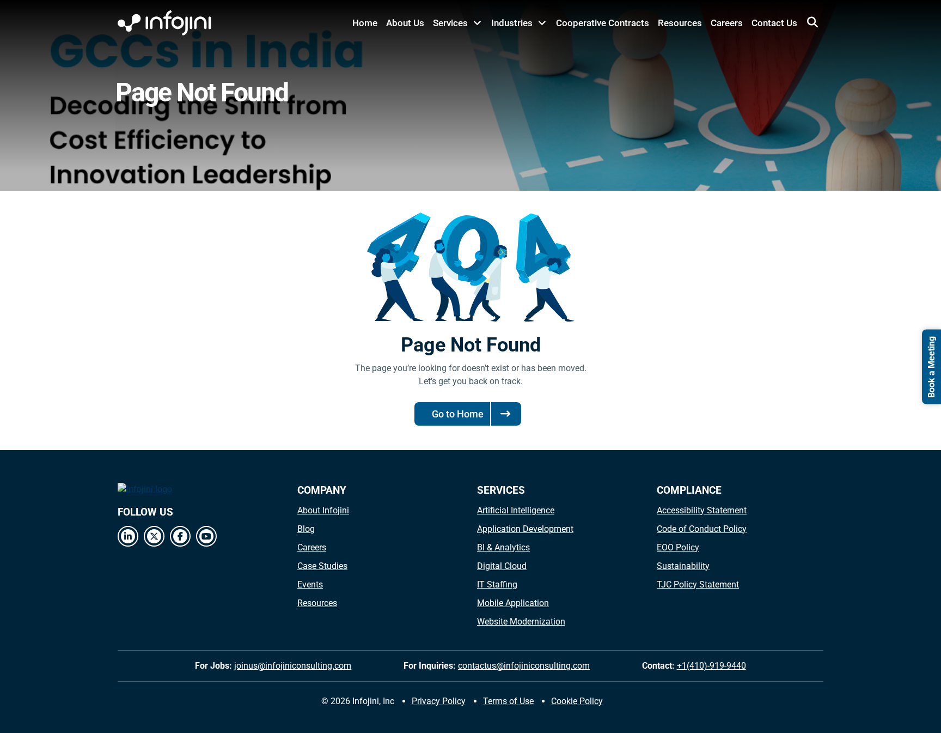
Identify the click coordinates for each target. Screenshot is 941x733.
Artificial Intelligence (515, 510)
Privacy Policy (439, 701)
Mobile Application (513, 603)
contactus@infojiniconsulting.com (524, 666)
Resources (680, 22)
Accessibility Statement (702, 510)
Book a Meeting (931, 366)
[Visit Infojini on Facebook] (180, 536)
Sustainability (683, 566)
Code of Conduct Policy (702, 529)
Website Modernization (521, 621)
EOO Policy (678, 547)
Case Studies (322, 566)
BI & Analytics (503, 547)
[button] (812, 22)
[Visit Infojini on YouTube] (206, 536)
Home (364, 22)
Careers (727, 22)
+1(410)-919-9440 (711, 666)
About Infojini (323, 510)
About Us (405, 22)
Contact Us (774, 22)
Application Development (525, 529)
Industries (512, 22)
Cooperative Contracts (602, 22)
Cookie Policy (577, 701)
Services (450, 22)
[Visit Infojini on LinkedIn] (128, 536)
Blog (306, 529)
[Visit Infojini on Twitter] (154, 536)
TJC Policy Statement (698, 584)
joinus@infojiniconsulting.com (292, 666)
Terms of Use (508, 701)
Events (310, 584)
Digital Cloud (502, 566)
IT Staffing (497, 584)
